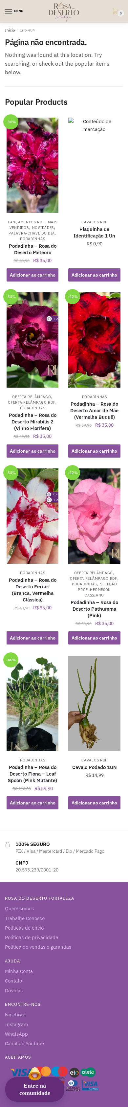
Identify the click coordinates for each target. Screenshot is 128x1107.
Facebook (15, 1014)
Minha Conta (19, 971)
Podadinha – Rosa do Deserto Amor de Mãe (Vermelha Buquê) (94, 410)
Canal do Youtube (24, 1043)
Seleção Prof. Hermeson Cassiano (97, 590)
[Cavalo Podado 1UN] (94, 703)
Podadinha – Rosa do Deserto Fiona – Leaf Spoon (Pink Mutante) (32, 773)
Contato (13, 981)
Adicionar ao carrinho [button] (32, 275)
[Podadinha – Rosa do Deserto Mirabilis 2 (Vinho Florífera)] (32, 340)
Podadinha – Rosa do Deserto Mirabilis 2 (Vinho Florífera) (32, 421)
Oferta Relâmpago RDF (31, 402)
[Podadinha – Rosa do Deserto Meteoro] (32, 165)
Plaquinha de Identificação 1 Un (94, 232)
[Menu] (9, 11)
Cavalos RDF (94, 222)
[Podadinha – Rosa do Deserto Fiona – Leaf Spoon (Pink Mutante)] (32, 703)
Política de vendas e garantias (38, 947)
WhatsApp (16, 1034)
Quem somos (19, 908)
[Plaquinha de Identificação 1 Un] (94, 165)
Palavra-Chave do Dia (31, 233)
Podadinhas (32, 239)
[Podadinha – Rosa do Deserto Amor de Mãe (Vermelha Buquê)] (94, 340)
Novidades (43, 227)
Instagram (16, 1024)
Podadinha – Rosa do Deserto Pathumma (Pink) (94, 609)
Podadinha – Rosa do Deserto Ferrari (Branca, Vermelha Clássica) (32, 590)
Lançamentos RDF (26, 222)
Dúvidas (14, 990)
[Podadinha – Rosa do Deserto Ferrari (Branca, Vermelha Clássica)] (32, 516)
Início (10, 30)
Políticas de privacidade (31, 937)
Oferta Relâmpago (31, 397)
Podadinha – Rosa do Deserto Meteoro (32, 249)
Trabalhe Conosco (25, 918)
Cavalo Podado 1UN (94, 767)
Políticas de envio (24, 928)
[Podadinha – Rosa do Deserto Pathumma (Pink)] (94, 516)
